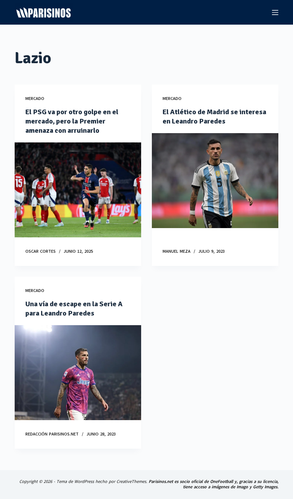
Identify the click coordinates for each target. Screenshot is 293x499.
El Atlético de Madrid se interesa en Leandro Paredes (214, 116)
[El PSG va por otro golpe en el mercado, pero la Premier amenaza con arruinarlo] (78, 189)
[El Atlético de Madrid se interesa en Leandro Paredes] (215, 180)
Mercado (34, 98)
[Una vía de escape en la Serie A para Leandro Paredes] (78, 372)
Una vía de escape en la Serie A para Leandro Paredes (74, 308)
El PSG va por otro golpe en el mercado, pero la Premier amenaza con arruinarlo (71, 121)
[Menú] (275, 12)
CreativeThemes (131, 481)
